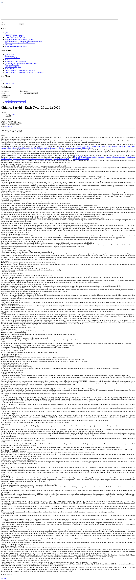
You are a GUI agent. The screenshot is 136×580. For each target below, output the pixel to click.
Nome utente (24, 91)
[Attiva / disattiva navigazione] (1, 80)
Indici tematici (9, 68)
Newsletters (8, 45)
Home (7, 32)
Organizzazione (10, 34)
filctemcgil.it (9, 126)
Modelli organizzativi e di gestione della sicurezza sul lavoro (24, 41)
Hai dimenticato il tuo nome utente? (16, 102)
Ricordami (6, 95)
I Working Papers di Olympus (14, 36)
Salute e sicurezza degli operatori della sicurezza (20, 43)
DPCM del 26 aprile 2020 (81, 159)
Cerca (2, 22)
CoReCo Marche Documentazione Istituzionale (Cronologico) (24, 72)
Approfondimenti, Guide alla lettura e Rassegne (20, 39)
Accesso (4, 97)
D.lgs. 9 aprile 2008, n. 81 (13, 67)
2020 (13, 114)
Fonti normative (10, 54)
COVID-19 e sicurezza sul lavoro (15, 37)
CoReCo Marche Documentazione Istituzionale (20, 70)
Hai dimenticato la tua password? (15, 101)
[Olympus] (59, 19)
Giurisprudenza (9, 56)
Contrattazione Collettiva (12, 58)
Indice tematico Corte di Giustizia (15, 61)
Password (23, 93)
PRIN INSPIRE (10, 83)
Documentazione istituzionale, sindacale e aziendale (21, 63)
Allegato (3, 578)
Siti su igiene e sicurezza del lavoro (16, 46)
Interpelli (7, 59)
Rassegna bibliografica (12, 65)
